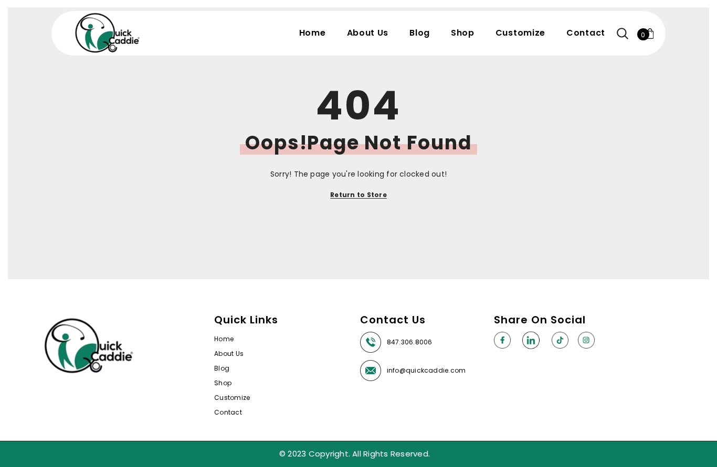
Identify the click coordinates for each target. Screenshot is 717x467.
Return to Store (358, 194)
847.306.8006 (410, 342)
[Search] (622, 33)
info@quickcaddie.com (426, 370)
